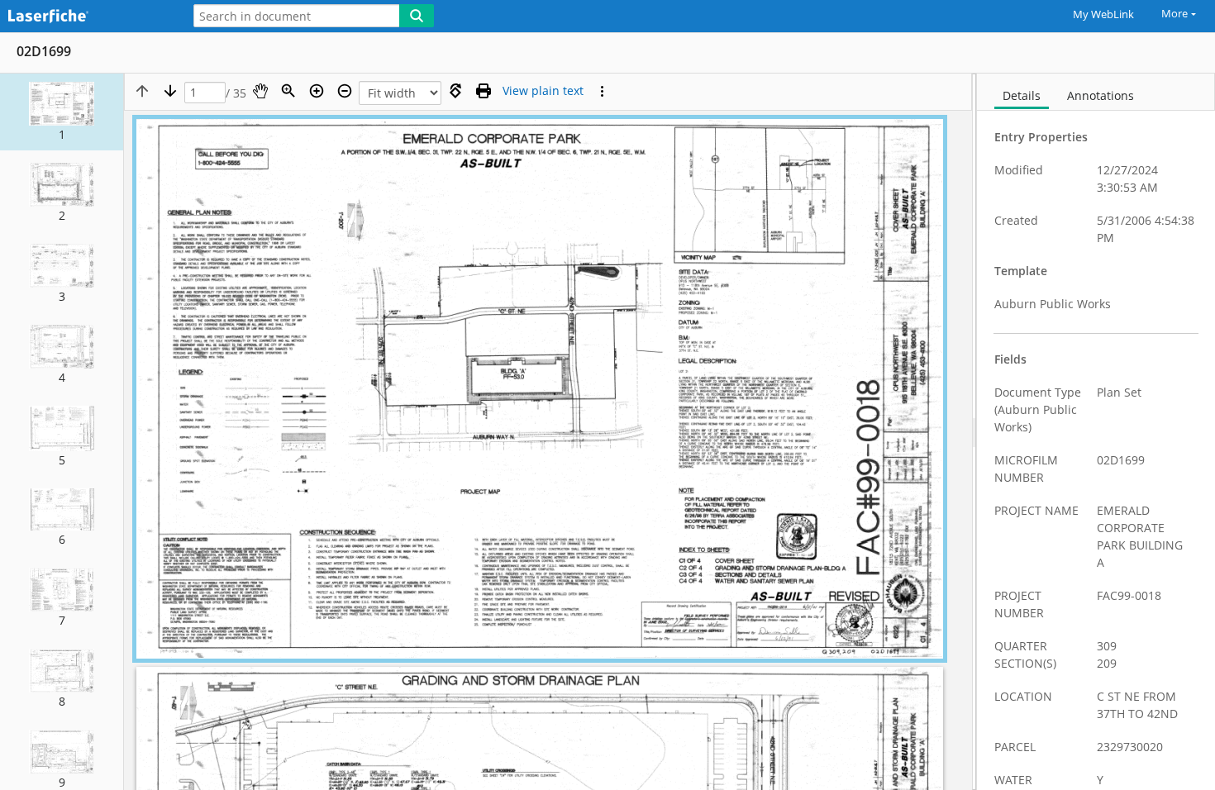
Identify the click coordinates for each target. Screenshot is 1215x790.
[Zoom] (288, 91)
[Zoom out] (345, 91)
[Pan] (260, 91)
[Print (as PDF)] (483, 91)
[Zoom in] (317, 91)
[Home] (86, 17)
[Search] (416, 15)
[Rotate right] (455, 91)
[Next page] (170, 91)
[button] (61, 112)
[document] (1096, 432)
